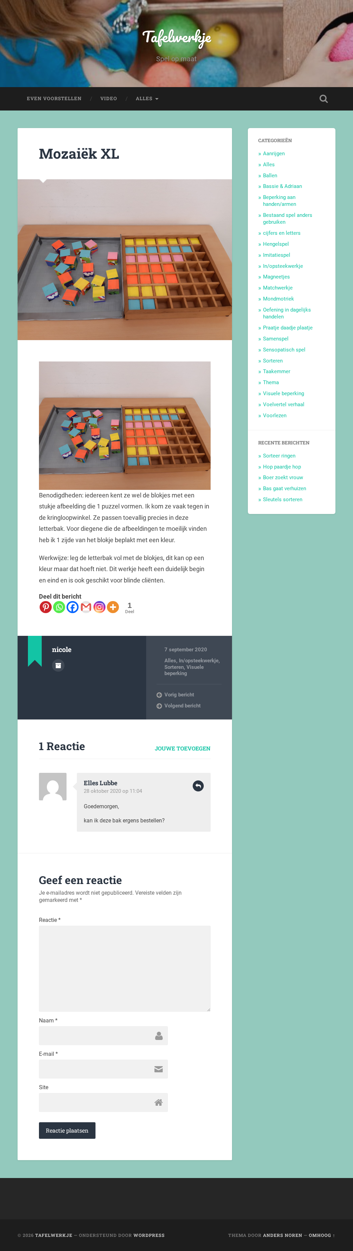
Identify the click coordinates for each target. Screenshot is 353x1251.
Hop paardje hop (282, 467)
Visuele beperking (184, 670)
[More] (113, 607)
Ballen (270, 175)
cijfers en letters (282, 233)
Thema (271, 382)
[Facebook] (73, 607)
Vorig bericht (179, 695)
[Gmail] (86, 607)
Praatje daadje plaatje (288, 328)
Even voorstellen (54, 98)
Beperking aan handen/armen (279, 200)
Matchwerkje (278, 288)
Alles (144, 98)
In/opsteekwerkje (199, 661)
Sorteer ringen (279, 456)
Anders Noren (282, 1235)
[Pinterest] (46, 607)
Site (43, 1087)
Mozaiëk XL (79, 153)
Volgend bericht (182, 706)
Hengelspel (276, 244)
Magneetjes (276, 277)
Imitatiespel (276, 255)
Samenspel (276, 339)
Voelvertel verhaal (283, 404)
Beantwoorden (198, 785)
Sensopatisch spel (284, 350)
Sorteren (174, 667)
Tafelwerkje (176, 36)
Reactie (50, 920)
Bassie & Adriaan (282, 186)
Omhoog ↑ (322, 1235)
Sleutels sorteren (282, 499)
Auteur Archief (58, 665)
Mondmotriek (278, 299)
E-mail (48, 1054)
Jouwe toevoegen (183, 748)
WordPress (149, 1235)
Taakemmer (276, 371)
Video (108, 98)
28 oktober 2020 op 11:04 (113, 791)
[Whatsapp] (59, 607)
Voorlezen (274, 415)
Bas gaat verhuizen (284, 488)
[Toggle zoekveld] (323, 99)
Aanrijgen (274, 153)
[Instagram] (99, 607)
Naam (48, 1020)
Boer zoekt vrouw (283, 477)
